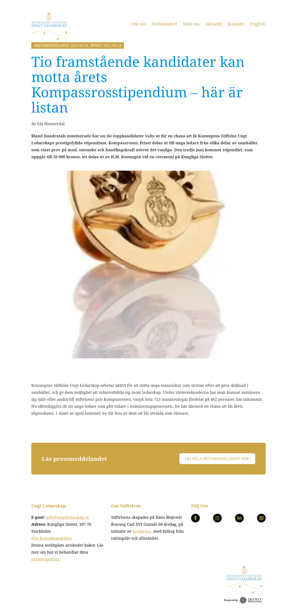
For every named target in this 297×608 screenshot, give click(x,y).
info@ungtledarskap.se (67, 517)
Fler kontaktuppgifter (51, 538)
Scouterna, (142, 531)
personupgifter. (45, 559)
